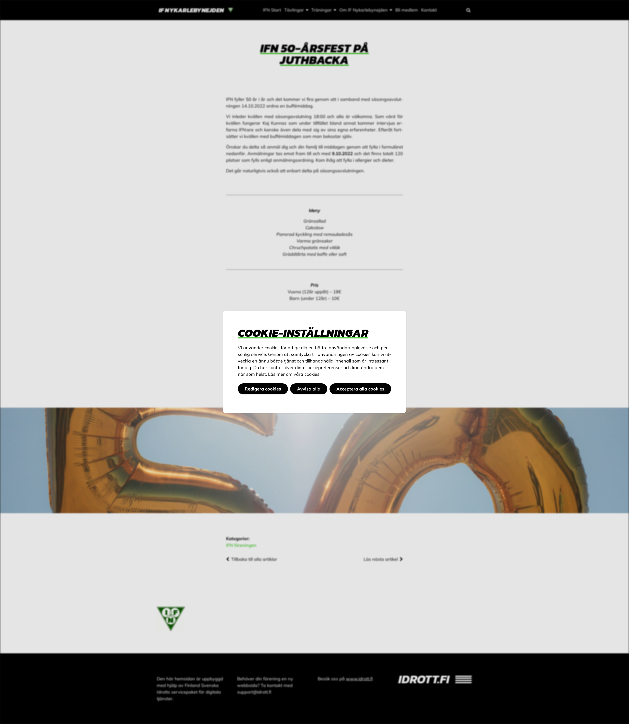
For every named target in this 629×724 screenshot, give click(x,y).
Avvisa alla (308, 389)
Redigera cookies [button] (263, 389)
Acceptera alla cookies (360, 389)
